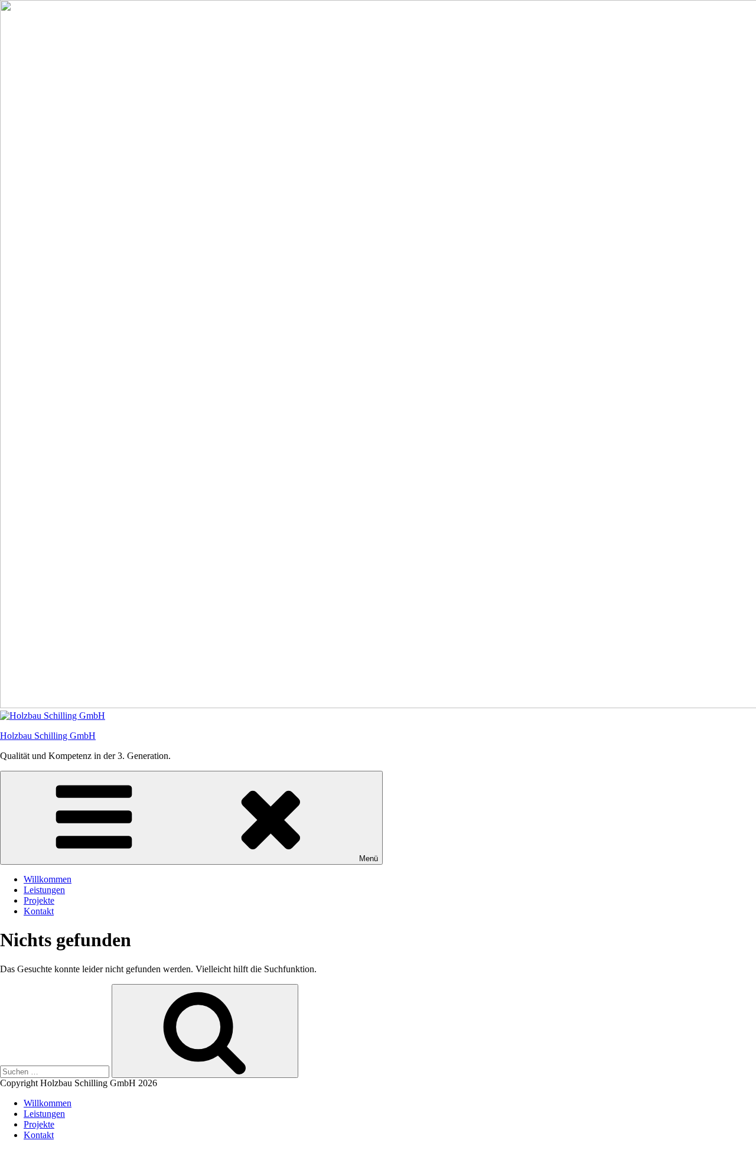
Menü (368, 858)
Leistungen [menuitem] (44, 1114)
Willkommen (47, 879)
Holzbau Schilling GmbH (48, 736)
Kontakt (39, 911)
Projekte (39, 900)
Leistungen (44, 890)
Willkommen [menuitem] (47, 1103)
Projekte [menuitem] (39, 1124)
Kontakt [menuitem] (39, 1135)
